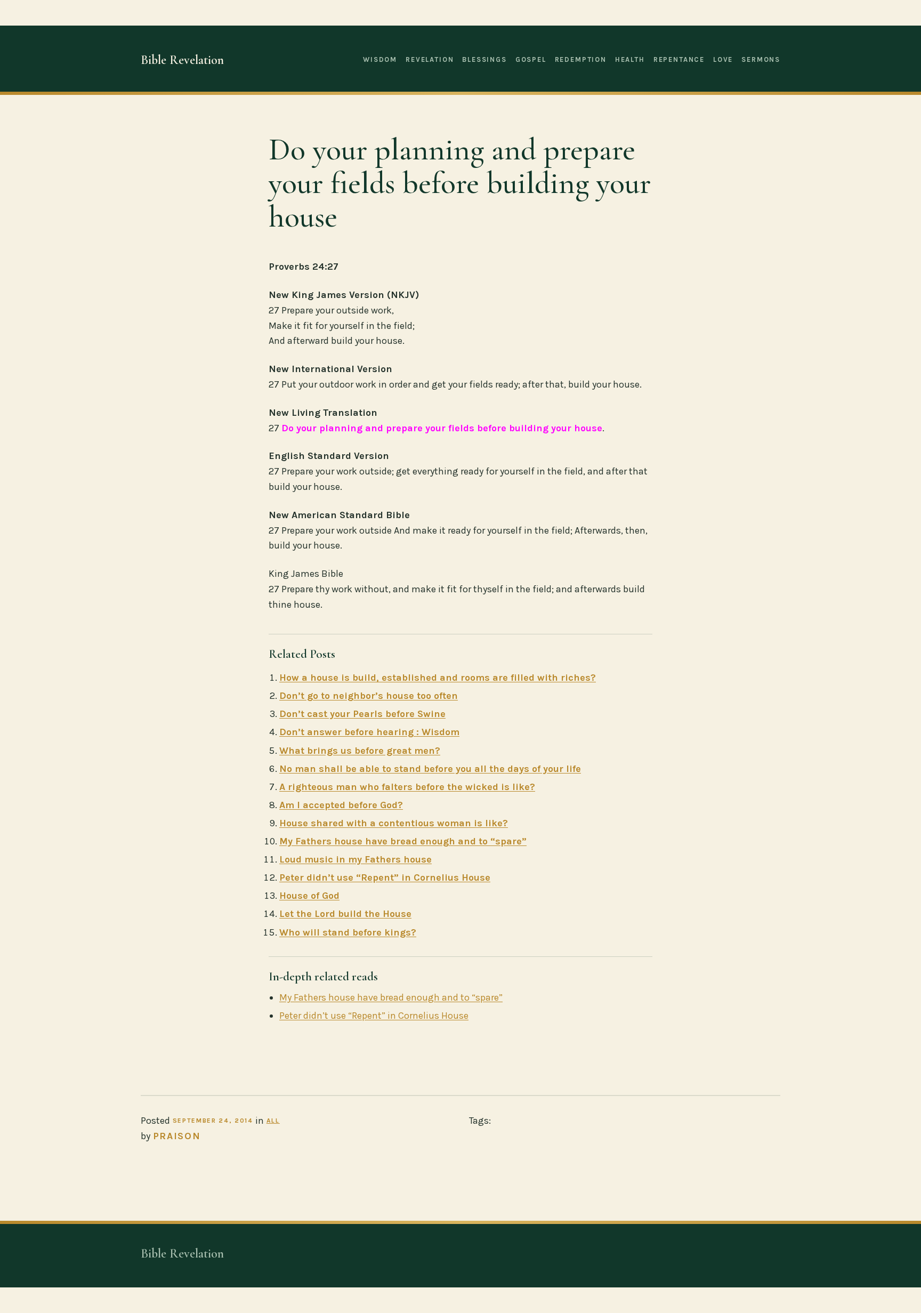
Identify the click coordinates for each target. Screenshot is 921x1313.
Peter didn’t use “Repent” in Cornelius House (384, 877)
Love (723, 59)
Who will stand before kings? (347, 932)
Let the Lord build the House (345, 914)
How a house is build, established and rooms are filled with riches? (437, 677)
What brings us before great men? (359, 750)
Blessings (484, 59)
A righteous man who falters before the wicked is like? (407, 787)
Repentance (679, 59)
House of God (309, 895)
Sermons (760, 59)
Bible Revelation (182, 60)
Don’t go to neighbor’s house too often (368, 696)
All (273, 1120)
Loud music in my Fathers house (355, 859)
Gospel (530, 59)
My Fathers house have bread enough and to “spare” (403, 841)
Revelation (430, 59)
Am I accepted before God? (341, 805)
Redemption (581, 59)
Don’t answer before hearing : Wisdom (369, 732)
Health (630, 59)
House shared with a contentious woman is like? (393, 823)
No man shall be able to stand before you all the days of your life (430, 769)
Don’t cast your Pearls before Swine (362, 714)
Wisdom (380, 59)
